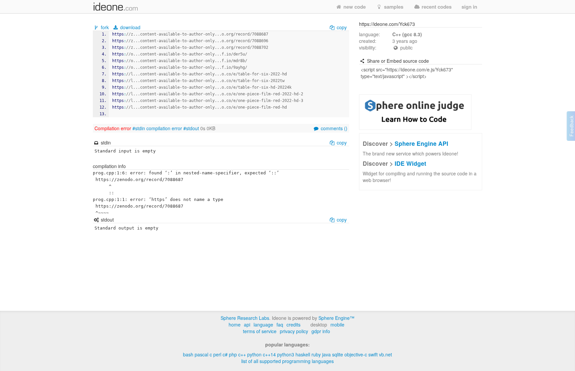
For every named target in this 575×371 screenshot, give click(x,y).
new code (354, 6)
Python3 (285, 354)
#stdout (191, 128)
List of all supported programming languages (287, 361)
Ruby (316, 354)
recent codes (436, 6)
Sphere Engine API (421, 143)
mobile (337, 324)
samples (393, 6)
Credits (293, 324)
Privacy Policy (294, 331)
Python (254, 354)
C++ (242, 354)
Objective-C (355, 354)
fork (104, 27)
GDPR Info (320, 331)
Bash (188, 354)
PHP (233, 354)
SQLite (337, 354)
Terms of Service (260, 331)
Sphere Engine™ (336, 318)
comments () (333, 128)
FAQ (280, 324)
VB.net (385, 354)
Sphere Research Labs (245, 318)
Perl (217, 354)
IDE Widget (410, 163)
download (129, 27)
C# (225, 354)
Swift (373, 354)
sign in (469, 6)
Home (235, 324)
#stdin (138, 128)
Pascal (201, 354)
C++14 (269, 354)
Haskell (302, 354)
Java (326, 354)
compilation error (164, 128)
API (247, 324)
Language (263, 324)
